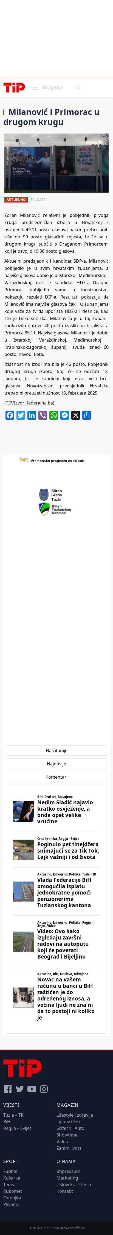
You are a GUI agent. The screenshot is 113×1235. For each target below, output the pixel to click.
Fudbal (10, 1171)
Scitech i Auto (70, 1128)
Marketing (67, 1178)
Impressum (68, 1171)
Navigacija (47, 87)
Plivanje (11, 1204)
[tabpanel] (56, 909)
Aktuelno (16, 199)
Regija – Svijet (17, 1128)
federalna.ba (40, 403)
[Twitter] (19, 1089)
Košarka (11, 1178)
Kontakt (64, 1191)
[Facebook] (7, 1089)
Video (62, 1141)
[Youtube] (31, 1089)
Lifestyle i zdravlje (74, 1115)
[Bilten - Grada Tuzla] (56, 495)
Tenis (8, 1184)
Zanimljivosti (69, 1148)
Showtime (66, 1135)
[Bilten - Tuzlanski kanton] (57, 509)
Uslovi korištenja (73, 1184)
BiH (6, 1122)
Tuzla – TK (13, 1115)
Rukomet (12, 1191)
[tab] (57, 750)
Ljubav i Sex (68, 1122)
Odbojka (12, 1198)
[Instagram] (43, 1089)
